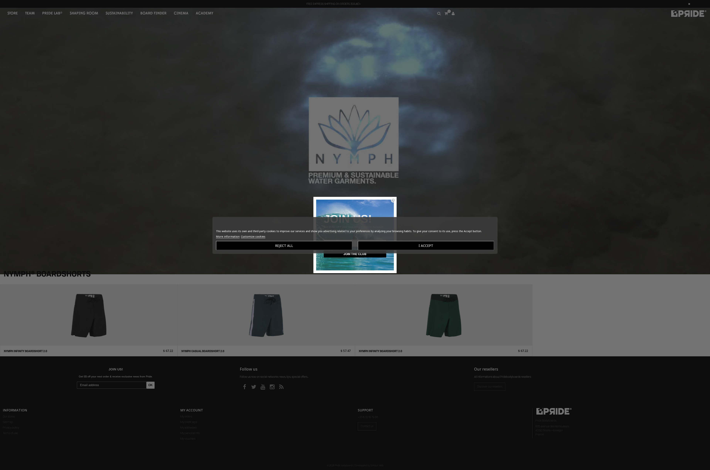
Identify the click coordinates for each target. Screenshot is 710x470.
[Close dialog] (393, 200)
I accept (426, 245)
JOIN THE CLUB (355, 254)
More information (228, 236)
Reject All (284, 245)
